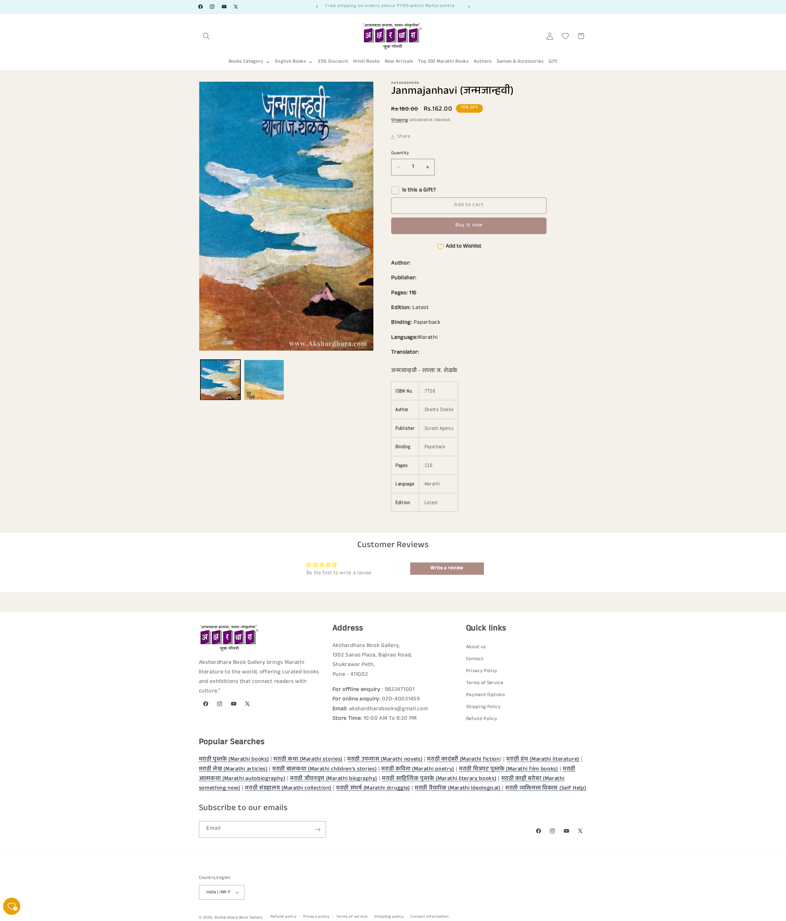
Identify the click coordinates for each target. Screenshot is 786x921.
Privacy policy (316, 917)
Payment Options (485, 696)
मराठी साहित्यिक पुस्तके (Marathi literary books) (439, 779)
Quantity (400, 153)
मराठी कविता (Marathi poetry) (417, 769)
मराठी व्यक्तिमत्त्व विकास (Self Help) (545, 789)
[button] (207, 36)
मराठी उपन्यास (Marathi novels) (384, 760)
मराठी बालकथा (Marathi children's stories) (324, 769)
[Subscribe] (318, 829)
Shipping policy (388, 917)
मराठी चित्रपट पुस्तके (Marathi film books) (508, 769)
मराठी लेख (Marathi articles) (233, 769)
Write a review (446, 568)
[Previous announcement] (317, 7)
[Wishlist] (565, 36)
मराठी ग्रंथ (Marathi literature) (542, 760)
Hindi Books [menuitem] (366, 62)
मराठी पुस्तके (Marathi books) (234, 760)
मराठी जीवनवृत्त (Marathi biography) (333, 779)
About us (476, 648)
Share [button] (403, 137)
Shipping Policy (483, 707)
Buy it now (469, 225)
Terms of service (352, 917)
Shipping (399, 120)
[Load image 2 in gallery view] (264, 380)
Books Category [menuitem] (246, 62)
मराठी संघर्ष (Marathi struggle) (373, 789)
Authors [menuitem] (483, 62)
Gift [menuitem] (553, 62)
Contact (475, 660)
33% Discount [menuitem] (333, 62)
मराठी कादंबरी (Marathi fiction (463, 760)
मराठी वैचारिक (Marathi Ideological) (458, 789)
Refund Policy (481, 719)
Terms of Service (485, 684)
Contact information (430, 917)
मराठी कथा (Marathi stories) (308, 760)
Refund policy (283, 917)
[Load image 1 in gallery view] (220, 380)
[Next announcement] (469, 7)
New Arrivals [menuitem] (399, 62)
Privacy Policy (482, 672)
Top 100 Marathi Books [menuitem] (443, 62)
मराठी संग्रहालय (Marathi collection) (288, 789)
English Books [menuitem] (290, 62)
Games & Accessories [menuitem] (520, 62)
